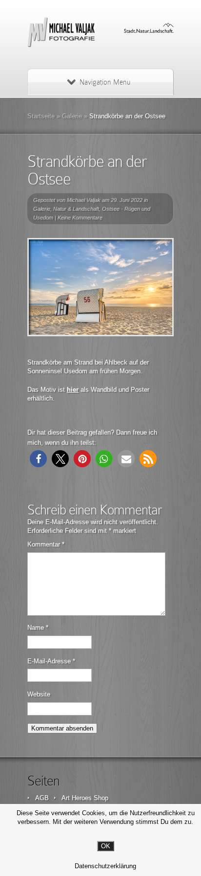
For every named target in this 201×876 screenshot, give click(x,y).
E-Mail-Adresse (51, 661)
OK (105, 846)
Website (38, 694)
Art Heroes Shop (84, 798)
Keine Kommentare (80, 217)
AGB (42, 798)
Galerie (72, 116)
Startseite (41, 116)
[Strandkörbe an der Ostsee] (100, 287)
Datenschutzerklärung (105, 866)
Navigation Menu (105, 82)
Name (37, 627)
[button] (38, 458)
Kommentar (45, 544)
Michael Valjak (83, 200)
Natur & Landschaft (76, 209)
